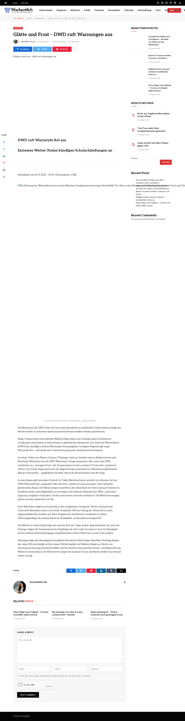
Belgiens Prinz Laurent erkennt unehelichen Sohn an (159, 72)
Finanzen (99, 10)
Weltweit (75, 10)
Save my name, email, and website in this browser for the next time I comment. (55, 676)
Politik (87, 10)
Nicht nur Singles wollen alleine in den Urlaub (153, 115)
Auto (167, 10)
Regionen (61, 10)
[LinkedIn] (4, 156)
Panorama (18, 28)
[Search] (180, 3)
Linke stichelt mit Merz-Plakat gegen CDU (152, 144)
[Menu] (6, 3)
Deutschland (46, 10)
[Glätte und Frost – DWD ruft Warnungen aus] (69, 92)
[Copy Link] (4, 176)
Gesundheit (114, 10)
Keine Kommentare (59, 41)
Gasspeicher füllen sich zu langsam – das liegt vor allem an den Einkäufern (159, 40)
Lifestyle (129, 10)
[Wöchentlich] (18, 10)
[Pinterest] (4, 163)
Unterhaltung (144, 10)
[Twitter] (4, 149)
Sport (177, 10)
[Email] (4, 170)
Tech (158, 10)
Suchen (134, 158)
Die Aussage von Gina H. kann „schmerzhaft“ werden (67, 613)
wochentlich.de (28, 41)
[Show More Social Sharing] (75, 49)
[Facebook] (4, 142)
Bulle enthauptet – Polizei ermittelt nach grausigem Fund (107, 613)
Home (15, 3)
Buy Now (25, 3)
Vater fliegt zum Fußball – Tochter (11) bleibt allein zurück (30, 613)
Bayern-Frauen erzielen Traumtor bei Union (159, 56)
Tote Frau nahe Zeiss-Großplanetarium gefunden (151, 129)
